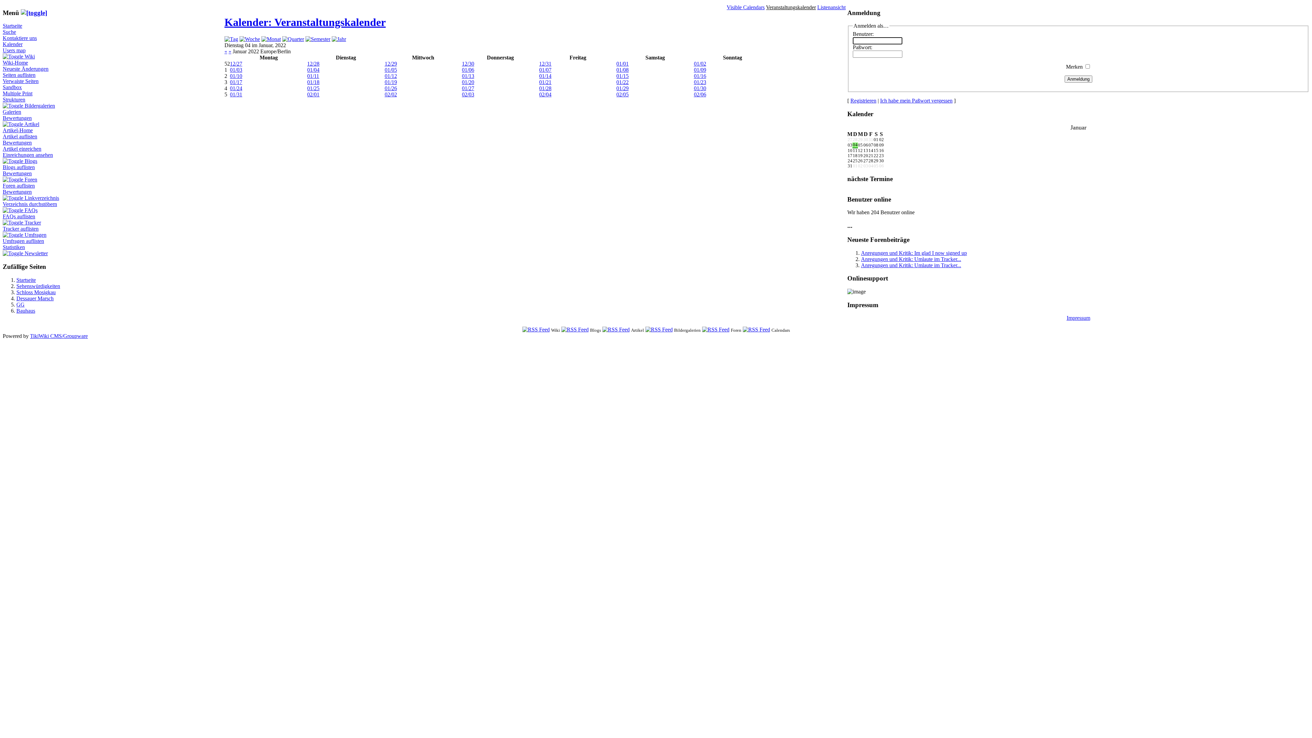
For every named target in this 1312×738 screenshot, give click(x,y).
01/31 (236, 94)
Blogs (31, 161)
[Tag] (231, 39)
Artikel (31, 124)
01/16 (700, 76)
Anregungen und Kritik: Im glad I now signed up (914, 253)
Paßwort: (862, 47)
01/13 (468, 76)
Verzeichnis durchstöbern (30, 204)
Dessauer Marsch (35, 298)
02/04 (545, 94)
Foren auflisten (19, 186)
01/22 (622, 82)
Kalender (13, 44)
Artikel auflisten (20, 136)
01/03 (236, 70)
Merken (1074, 67)
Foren (31, 179)
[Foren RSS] (715, 330)
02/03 (468, 94)
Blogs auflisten (19, 167)
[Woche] (250, 39)
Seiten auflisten (19, 75)
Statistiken (14, 247)
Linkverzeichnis (42, 198)
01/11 (313, 76)
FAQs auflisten (19, 216)
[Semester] (317, 39)
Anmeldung (1078, 79)
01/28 (545, 88)
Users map (14, 50)
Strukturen (14, 99)
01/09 (700, 70)
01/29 (622, 88)
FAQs (31, 210)
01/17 (236, 82)
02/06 (700, 94)
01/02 (700, 64)
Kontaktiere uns (20, 38)
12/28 (313, 64)
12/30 (468, 64)
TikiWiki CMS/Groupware (59, 336)
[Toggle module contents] (34, 12)
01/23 (700, 82)
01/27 (468, 88)
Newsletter (36, 253)
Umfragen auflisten (23, 241)
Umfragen (35, 235)
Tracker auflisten (21, 229)
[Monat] (271, 39)
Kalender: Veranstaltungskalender (305, 22)
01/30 (700, 88)
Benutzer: (863, 34)
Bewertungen (17, 118)
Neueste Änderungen (26, 69)
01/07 (545, 70)
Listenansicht (831, 7)
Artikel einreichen (22, 149)
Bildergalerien (40, 106)
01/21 (545, 82)
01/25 (313, 88)
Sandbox (12, 87)
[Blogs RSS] (575, 330)
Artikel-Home (18, 130)
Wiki (30, 56)
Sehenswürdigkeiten (38, 286)
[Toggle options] (14, 56)
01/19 (391, 82)
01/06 (468, 70)
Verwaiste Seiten (21, 81)
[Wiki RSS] (536, 330)
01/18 (313, 82)
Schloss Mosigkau (36, 292)
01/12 (391, 76)
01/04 (313, 70)
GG (20, 305)
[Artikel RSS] (616, 330)
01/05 (391, 70)
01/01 (622, 64)
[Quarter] (293, 39)
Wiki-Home (15, 63)
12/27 (236, 64)
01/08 (622, 70)
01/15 (622, 76)
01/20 (468, 82)
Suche (9, 32)
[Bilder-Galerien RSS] (659, 330)
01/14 (545, 76)
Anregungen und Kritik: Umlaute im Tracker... (911, 259)
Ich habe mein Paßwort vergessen (916, 101)
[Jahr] (339, 39)
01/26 (391, 88)
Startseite (12, 26)
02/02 (391, 94)
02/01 (313, 94)
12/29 (391, 64)
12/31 (545, 64)
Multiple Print (17, 93)
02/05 (622, 94)
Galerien (12, 112)
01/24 (236, 88)
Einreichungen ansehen (28, 155)
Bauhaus (25, 311)
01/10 (236, 76)
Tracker (33, 223)
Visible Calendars (746, 7)
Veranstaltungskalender (791, 7)
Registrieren (863, 101)
